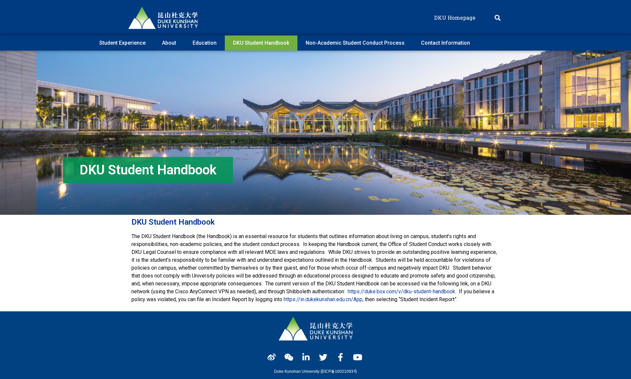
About (169, 43)
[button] (497, 17)
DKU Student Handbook (261, 43)
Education (205, 43)
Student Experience (122, 43)
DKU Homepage (455, 17)
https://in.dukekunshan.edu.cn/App (323, 299)
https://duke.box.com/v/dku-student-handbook (401, 291)
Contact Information (445, 43)
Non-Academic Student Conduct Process (355, 43)
